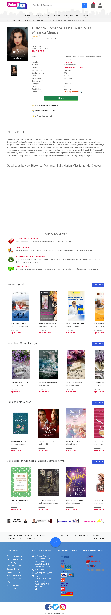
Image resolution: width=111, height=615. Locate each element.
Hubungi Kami (12, 588)
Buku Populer (42, 535)
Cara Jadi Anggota (14, 556)
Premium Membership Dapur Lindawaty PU (56, 323)
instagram (62, 607)
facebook (48, 607)
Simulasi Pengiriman (15, 572)
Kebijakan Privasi (13, 585)
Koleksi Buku (99, 538)
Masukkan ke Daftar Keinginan (46, 105)
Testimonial (97, 259)
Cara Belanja (12, 562)
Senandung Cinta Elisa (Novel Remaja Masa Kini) (30, 441)
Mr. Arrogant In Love (47, 441)
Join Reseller (97, 535)
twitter (55, 607)
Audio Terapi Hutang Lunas (21, 323)
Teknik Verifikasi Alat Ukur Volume (80, 323)
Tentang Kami (65, 535)
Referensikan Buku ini (43, 116)
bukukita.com (60, 613)
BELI (62, 98)
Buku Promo (30, 538)
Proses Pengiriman (14, 578)
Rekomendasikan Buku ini (44, 110)
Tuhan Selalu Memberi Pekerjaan (24, 500)
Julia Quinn (68, 62)
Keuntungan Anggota (16, 559)
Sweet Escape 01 (73, 441)
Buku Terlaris (30, 535)
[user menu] (100, 6)
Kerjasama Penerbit (81, 535)
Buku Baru (18, 535)
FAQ (8, 582)
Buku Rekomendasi (14, 538)
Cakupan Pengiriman (15, 569)
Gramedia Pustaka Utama (74, 67)
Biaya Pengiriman (14, 575)
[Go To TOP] (55, 542)
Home (9, 535)
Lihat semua (98, 285)
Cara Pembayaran (14, 565)
